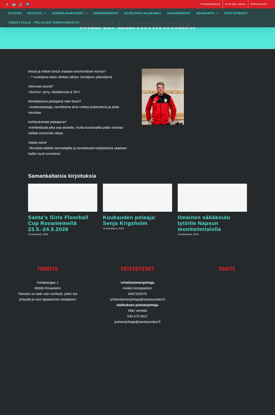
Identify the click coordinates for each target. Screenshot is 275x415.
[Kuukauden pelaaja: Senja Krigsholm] (137, 198)
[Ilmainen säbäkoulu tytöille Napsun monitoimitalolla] (212, 198)
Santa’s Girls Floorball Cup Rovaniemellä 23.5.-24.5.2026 (58, 223)
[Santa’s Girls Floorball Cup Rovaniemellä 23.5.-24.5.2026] (62, 198)
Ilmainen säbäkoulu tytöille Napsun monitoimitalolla (204, 223)
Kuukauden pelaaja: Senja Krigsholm (129, 220)
